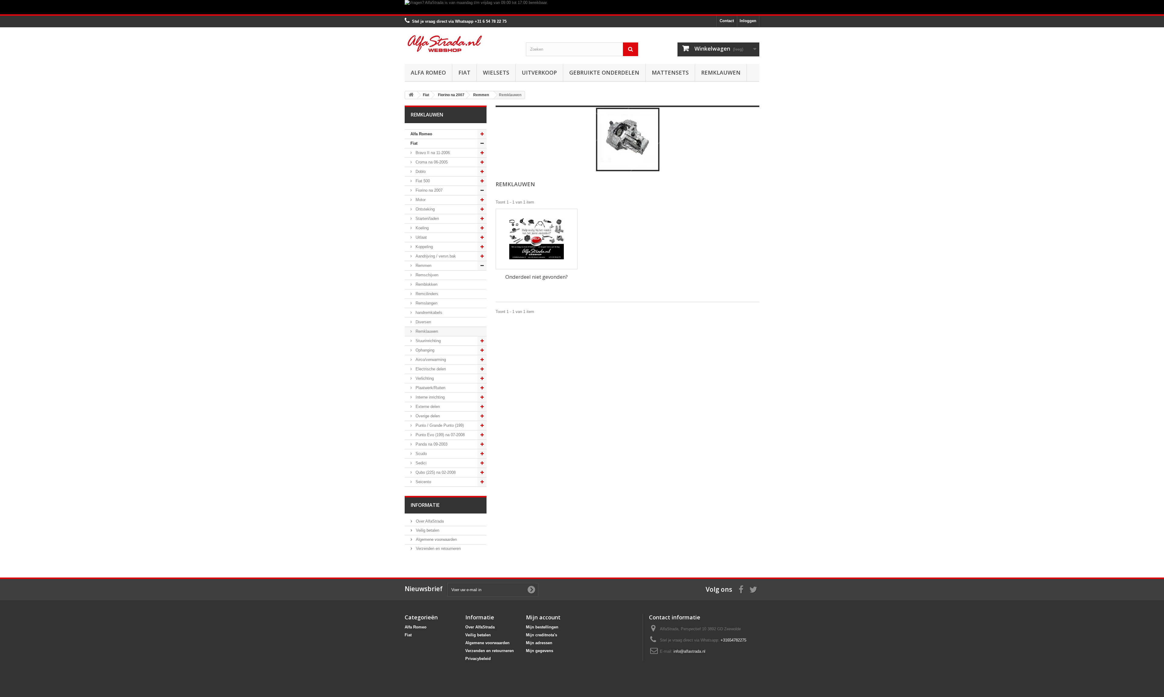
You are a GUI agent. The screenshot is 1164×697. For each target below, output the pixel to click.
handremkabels (428, 312)
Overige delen (427, 416)
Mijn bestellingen (542, 627)
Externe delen (427, 406)
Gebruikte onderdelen (604, 72)
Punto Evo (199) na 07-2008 (439, 435)
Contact (727, 21)
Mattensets (670, 72)
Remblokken (425, 284)
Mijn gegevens (539, 650)
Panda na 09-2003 (430, 444)
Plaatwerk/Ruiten (429, 388)
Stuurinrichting (427, 340)
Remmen (422, 265)
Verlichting (424, 378)
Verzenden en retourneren (438, 548)
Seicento (422, 482)
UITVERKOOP (539, 72)
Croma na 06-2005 (431, 162)
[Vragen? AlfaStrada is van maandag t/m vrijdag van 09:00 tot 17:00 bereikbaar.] (582, 7)
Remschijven (426, 275)
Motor (420, 199)
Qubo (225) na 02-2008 (435, 472)
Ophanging (424, 350)
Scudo (420, 453)
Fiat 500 (422, 181)
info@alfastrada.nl (689, 651)
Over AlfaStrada (429, 521)
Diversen (422, 322)
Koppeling (423, 246)
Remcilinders (426, 293)
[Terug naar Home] (411, 95)
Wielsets (496, 72)
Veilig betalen (427, 530)
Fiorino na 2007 (428, 190)
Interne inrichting (429, 397)
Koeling (421, 228)
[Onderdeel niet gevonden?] (536, 239)
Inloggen (748, 21)
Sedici (420, 463)
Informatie (425, 505)
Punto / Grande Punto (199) (439, 425)
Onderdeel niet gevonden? (536, 276)
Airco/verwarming (430, 359)
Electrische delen (430, 369)
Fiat (464, 72)
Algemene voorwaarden (436, 539)
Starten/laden (426, 218)
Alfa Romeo (428, 72)
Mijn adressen (539, 643)
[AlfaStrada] (461, 43)
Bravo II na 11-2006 (432, 152)
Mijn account (543, 617)
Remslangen (425, 303)
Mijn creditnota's (541, 635)
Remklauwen (721, 72)
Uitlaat (420, 237)
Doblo (420, 171)
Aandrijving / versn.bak (435, 256)
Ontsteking (424, 209)
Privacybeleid (478, 658)
